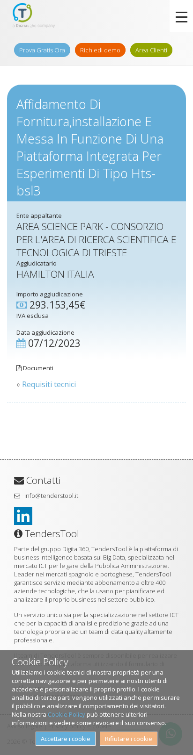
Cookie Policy (66, 714)
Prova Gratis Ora (42, 50)
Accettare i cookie (65, 738)
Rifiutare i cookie (128, 738)
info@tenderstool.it (51, 495)
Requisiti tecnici (49, 384)
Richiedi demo (100, 50)
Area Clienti (151, 50)
